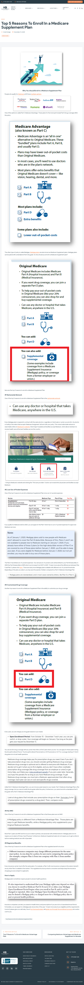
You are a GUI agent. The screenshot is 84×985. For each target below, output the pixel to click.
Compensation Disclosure (75, 981)
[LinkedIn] (82, 8)
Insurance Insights (50, 961)
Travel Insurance (27, 966)
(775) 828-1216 (7, 1)
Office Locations (49, 955)
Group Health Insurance (29, 955)
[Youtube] (75, 8)
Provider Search (27, 968)
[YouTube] (16, 968)
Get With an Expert (75, 1)
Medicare (28, 8)
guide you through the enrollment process (59, 909)
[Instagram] (79, 8)
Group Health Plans (13, 8)
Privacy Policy (42, 981)
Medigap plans (35, 252)
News (3, 19)
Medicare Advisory (28, 958)
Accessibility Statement (56, 981)
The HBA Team (48, 958)
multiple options (36, 94)
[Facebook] (77, 8)
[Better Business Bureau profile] (9, 961)
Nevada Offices (21, 1)
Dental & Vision (27, 963)
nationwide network (53, 398)
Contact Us (66, 8)
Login (46, 966)
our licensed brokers (37, 909)
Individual (40, 8)
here (21, 567)
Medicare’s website (23, 427)
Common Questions (50, 963)
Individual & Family (28, 961)
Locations (53, 8)
